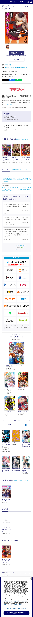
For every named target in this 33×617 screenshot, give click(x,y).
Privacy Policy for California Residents (16, 608)
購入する (16, 60)
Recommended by (21, 424)
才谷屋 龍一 (8, 65)
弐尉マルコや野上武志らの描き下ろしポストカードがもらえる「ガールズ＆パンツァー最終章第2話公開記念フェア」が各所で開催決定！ (16, 180)
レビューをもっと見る (21, 245)
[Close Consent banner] (30, 578)
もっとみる (16, 420)
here (23, 588)
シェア (12, 79)
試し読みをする (17, 53)
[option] (7, 524)
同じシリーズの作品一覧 (22, 139)
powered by (18, 247)
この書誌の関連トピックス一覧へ (20, 169)
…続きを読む (9, 104)
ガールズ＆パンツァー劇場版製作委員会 (16, 67)
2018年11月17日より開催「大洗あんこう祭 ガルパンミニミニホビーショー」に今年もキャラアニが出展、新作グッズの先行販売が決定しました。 (16, 189)
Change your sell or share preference (13, 604)
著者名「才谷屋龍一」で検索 (21, 481)
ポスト (5, 79)
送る (19, 79)
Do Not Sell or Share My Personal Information (15, 601)
